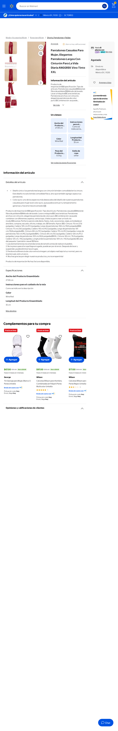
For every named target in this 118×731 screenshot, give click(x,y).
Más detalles (11, 311)
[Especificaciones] (82, 270)
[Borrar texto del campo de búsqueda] (101, 6)
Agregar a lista (105, 82)
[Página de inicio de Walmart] (11, 6)
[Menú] (4, 6)
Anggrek (54, 44)
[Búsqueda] (104, 6)
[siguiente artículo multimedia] (40, 83)
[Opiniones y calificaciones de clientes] (82, 407)
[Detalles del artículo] (82, 182)
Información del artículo (19, 172)
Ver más (56, 105)
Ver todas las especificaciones (63, 163)
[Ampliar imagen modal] (40, 53)
